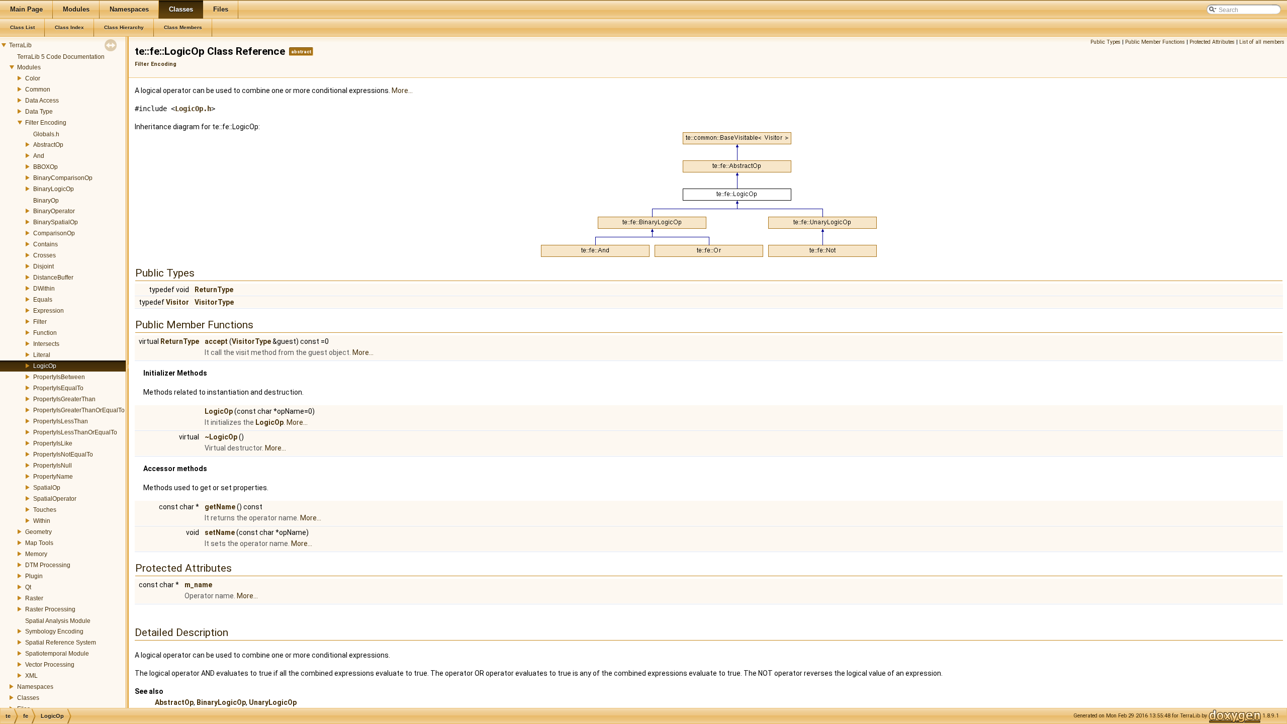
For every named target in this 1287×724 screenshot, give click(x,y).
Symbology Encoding (54, 631)
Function (45, 332)
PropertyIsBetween (59, 377)
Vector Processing (49, 664)
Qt (28, 587)
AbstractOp (48, 144)
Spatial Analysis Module (57, 620)
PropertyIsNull (52, 465)
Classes (28, 697)
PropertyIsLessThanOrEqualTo (75, 432)
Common (37, 89)
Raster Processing (50, 609)
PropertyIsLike (52, 443)
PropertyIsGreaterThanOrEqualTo (79, 410)
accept (216, 341)
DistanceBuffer (53, 277)
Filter (40, 321)
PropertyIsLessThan (60, 421)
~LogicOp (221, 437)
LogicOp (44, 366)
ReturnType (214, 290)
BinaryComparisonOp (63, 178)
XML (31, 675)
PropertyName (53, 476)
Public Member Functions (1155, 42)
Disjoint (43, 266)
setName (220, 532)
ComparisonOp (54, 233)
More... (402, 90)
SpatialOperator (54, 498)
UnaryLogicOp (273, 702)
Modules (29, 67)
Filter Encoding (45, 122)
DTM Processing (47, 565)
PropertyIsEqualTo (58, 388)
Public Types (1105, 42)
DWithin (44, 288)
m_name (198, 585)
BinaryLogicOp (53, 189)
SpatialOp (46, 487)
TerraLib (20, 45)
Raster (34, 598)
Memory (36, 554)
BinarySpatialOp (55, 222)
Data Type (39, 111)
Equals (42, 299)
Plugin (34, 576)
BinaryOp (46, 200)
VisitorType (214, 302)
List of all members (1261, 42)
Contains (45, 244)
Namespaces (35, 686)
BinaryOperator (54, 211)
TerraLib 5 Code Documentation (61, 56)
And (38, 155)
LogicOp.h (193, 109)
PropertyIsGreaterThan (64, 399)
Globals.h (46, 134)
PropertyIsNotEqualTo (63, 454)
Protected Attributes (1212, 42)
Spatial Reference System (60, 642)
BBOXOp (45, 166)
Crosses (44, 255)
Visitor (177, 302)
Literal (41, 354)
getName (220, 507)
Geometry (38, 531)
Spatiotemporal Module (57, 653)
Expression (48, 310)
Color (32, 78)
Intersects (46, 343)
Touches (44, 509)
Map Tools (39, 543)
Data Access (42, 100)
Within (41, 520)
